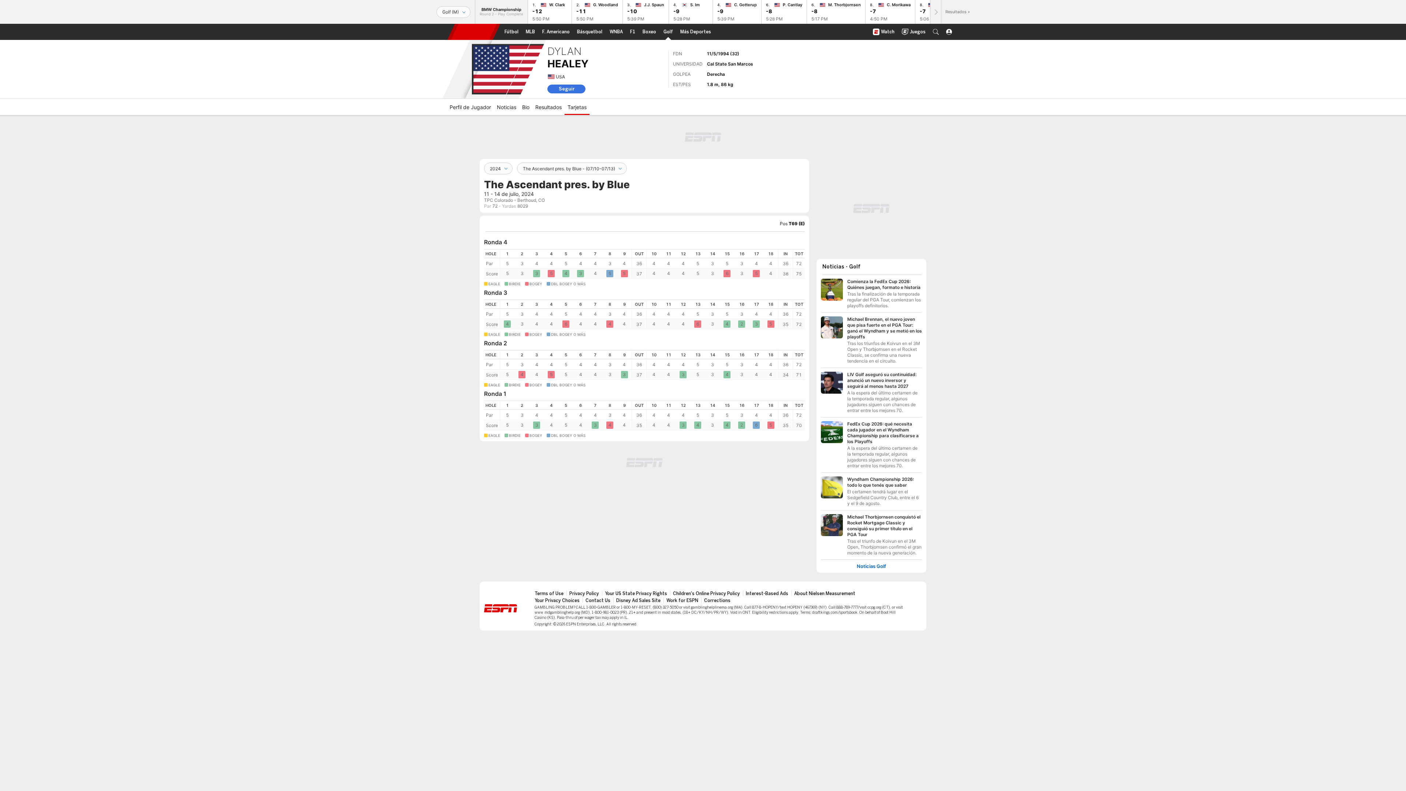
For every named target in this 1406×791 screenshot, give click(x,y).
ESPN (474, 32)
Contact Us (597, 600)
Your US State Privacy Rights (636, 593)
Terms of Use (549, 593)
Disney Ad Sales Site (638, 600)
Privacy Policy (584, 593)
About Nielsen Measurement (824, 593)
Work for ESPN (682, 600)
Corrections (717, 600)
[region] (644, 264)
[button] (936, 32)
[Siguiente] (935, 12)
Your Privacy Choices (557, 600)
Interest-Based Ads (767, 593)
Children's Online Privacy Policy (706, 593)
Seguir (566, 89)
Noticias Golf (871, 566)
